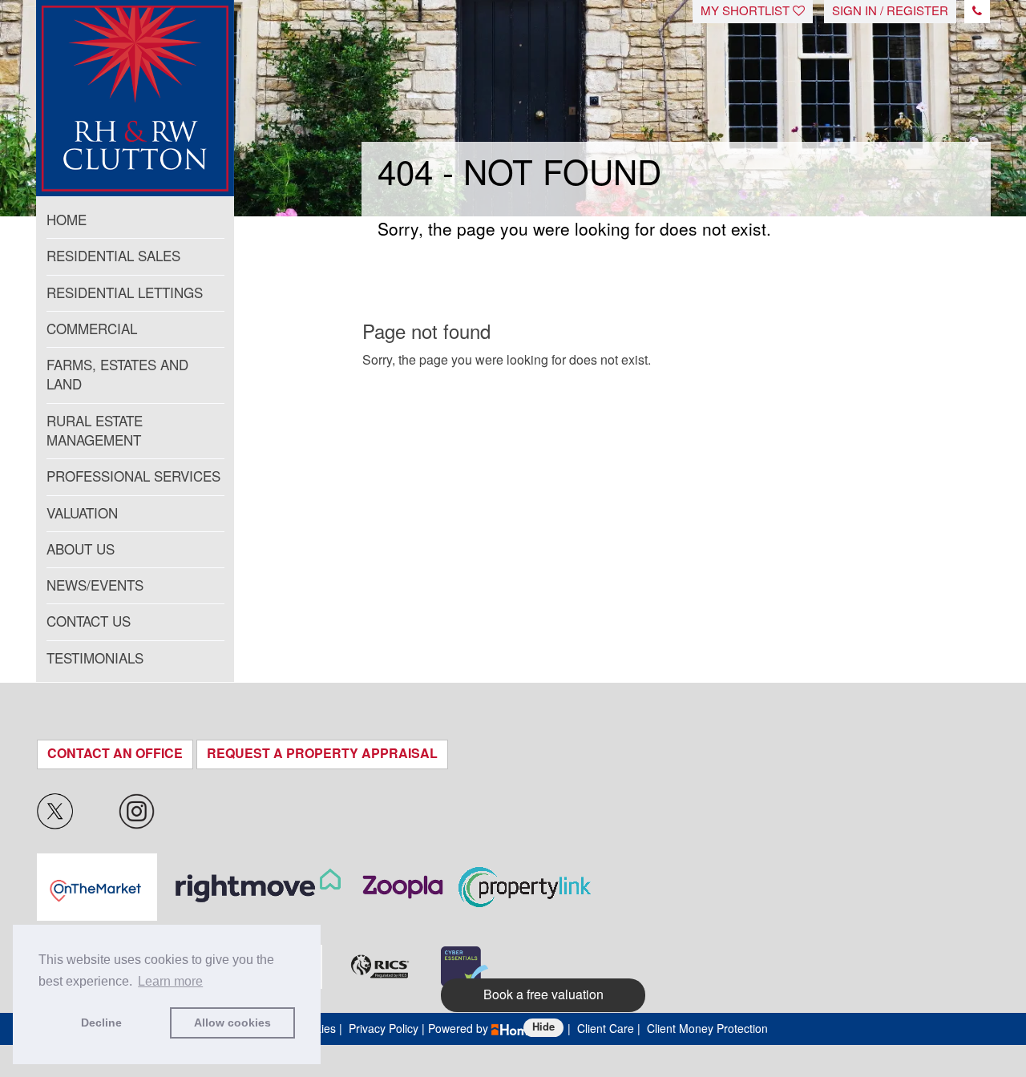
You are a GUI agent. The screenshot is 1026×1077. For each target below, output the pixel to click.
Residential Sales (113, 256)
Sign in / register (890, 11)
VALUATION (82, 514)
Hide (543, 1027)
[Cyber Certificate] (464, 966)
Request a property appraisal (322, 753)
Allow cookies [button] (232, 1022)
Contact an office (115, 753)
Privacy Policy (383, 1029)
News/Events (94, 586)
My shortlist (747, 11)
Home (66, 220)
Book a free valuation (543, 994)
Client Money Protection (707, 1029)
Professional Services (133, 477)
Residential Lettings (124, 293)
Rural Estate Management (94, 431)
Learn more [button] (170, 981)
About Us (80, 550)
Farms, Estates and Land (117, 375)
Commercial (91, 329)
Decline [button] (101, 1022)
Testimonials (94, 659)
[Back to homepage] (135, 84)
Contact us (88, 622)
